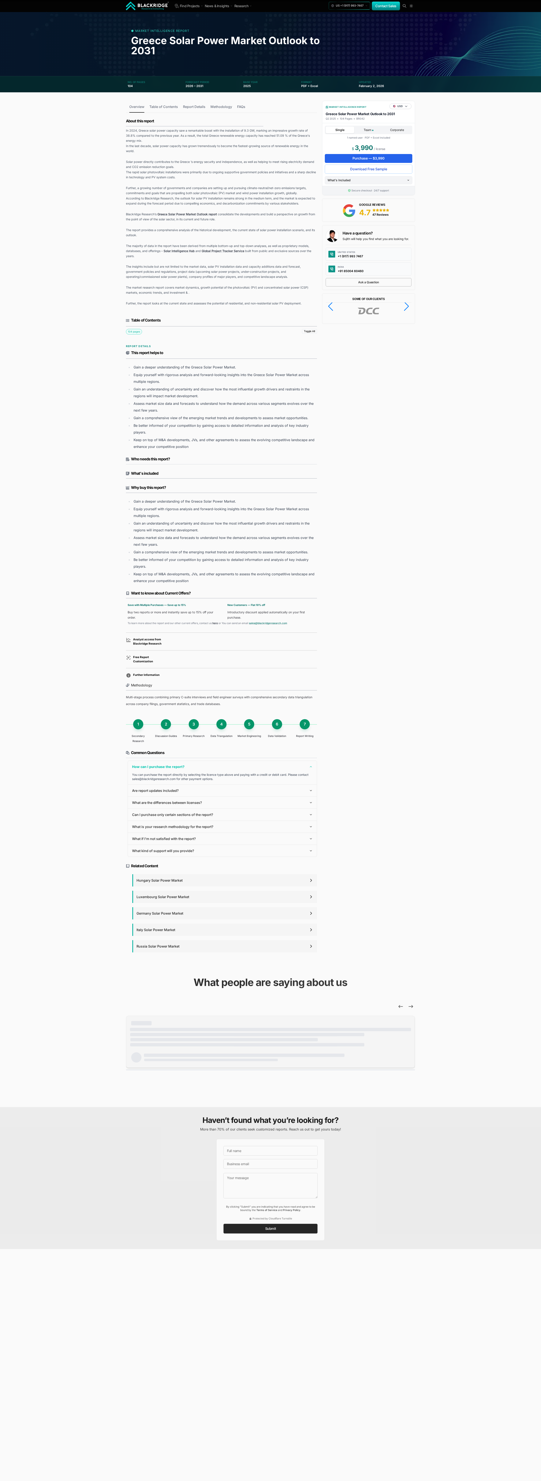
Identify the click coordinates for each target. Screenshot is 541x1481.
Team (368, 130)
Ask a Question (368, 282)
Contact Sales (385, 6)
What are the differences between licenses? (167, 803)
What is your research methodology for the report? (172, 827)
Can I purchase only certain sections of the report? (172, 815)
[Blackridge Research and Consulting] (147, 6)
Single (339, 130)
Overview (136, 107)
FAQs (241, 107)
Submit (270, 1228)
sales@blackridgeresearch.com (268, 623)
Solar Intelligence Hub (179, 251)
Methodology (221, 107)
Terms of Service (266, 1210)
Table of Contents (163, 107)
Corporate (397, 130)
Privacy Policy (291, 1210)
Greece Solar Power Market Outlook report (187, 214)
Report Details (194, 107)
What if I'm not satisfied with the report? (164, 839)
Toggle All (309, 331)
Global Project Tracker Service (223, 251)
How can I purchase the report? (158, 767)
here (215, 623)
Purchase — (368, 158)
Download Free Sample (368, 169)
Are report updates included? (155, 790)
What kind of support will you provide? (163, 851)
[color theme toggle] (411, 6)
